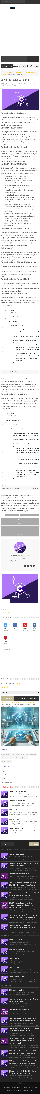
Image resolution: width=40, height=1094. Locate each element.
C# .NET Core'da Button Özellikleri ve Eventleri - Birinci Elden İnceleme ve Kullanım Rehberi (21, 905)
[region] (20, 339)
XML (4, 74)
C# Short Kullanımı (15, 819)
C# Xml (9, 72)
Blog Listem (32, 698)
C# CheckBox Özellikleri (17, 801)
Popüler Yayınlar (20, 698)
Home (3, 72)
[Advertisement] (20, 32)
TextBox (4, 778)
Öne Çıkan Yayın (7, 698)
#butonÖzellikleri (31, 754)
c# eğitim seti (23, 758)
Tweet (21, 520)
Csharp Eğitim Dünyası (22, 1087)
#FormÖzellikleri (20, 754)
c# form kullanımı (6, 761)
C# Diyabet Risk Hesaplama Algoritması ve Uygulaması (19, 702)
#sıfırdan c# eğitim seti (8, 775)
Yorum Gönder (7, 612)
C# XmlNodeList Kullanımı (30, 72)
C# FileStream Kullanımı (17, 791)
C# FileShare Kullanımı (16, 828)
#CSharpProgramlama (7, 754)
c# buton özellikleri (7, 782)
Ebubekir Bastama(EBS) (16, 1090)
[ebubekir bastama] (25, 566)
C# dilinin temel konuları (11, 758)
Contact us (35, 844)
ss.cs (3, 372)
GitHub (17, 372)
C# (2, 758)
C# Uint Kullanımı (15, 810)
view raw (35, 372)
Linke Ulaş (18, 683)
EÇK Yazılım (34, 1090)
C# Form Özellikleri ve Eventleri (19, 874)
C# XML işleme (17, 72)
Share (20, 523)
